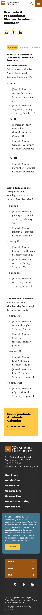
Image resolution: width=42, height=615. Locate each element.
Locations (26, 600)
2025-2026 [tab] (24, 47)
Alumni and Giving (17, 501)
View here (14, 426)
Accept (12, 547)
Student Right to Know (14, 598)
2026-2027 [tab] (12, 47)
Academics (12, 485)
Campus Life (13, 491)
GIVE (9, 575)
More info (23, 540)
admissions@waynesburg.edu (21, 466)
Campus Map (13, 496)
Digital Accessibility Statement (21, 601)
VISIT (10, 568)
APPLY (10, 562)
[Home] (11, 3)
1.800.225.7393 (14, 463)
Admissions (13, 480)
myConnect (12, 506)
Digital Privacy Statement (18, 599)
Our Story (11, 475)
